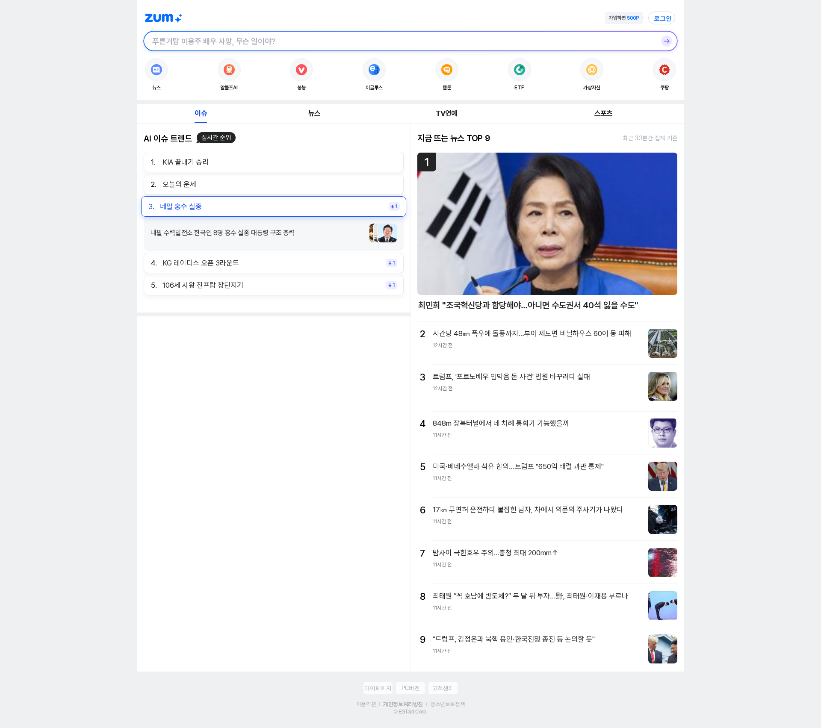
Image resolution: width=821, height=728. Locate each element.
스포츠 (603, 113)
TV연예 (447, 113)
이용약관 (366, 704)
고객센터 (443, 688)
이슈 (201, 113)
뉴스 (314, 113)
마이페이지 (377, 688)
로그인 (663, 18)
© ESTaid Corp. (410, 712)
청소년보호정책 (447, 704)
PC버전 (410, 688)
